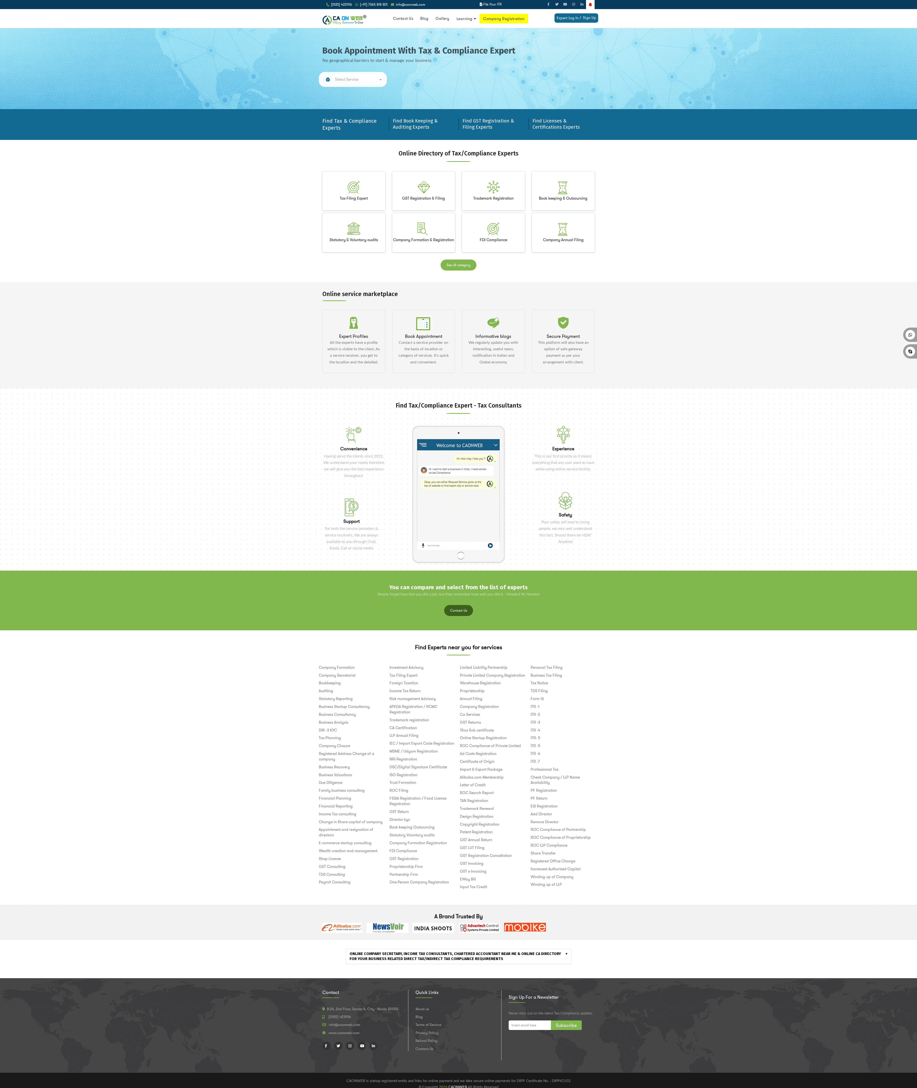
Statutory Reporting (336, 698)
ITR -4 (535, 730)
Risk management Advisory (412, 698)
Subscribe (566, 1025)
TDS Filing (539, 691)
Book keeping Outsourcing (412, 827)
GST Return (399, 811)
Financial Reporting (336, 806)
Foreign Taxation (403, 683)
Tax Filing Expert (403, 675)
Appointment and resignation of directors (346, 832)
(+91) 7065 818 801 (374, 4)
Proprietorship (472, 691)
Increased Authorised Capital (556, 869)
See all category (458, 265)
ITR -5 (535, 745)
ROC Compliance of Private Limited (490, 745)
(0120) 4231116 (341, 4)
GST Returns (470, 722)
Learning (465, 18)
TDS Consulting (332, 874)
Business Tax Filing (546, 675)
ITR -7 (535, 761)
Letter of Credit (472, 785)
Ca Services (470, 714)
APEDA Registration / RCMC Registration (413, 709)
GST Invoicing (472, 863)
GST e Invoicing (473, 871)
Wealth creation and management (348, 851)
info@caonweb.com (410, 4)
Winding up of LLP (546, 884)
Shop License (330, 858)
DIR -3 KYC (328, 730)
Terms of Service (428, 1024)
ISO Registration (403, 775)
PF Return (539, 798)
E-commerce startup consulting (345, 843)
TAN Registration (474, 800)
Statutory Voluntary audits (412, 835)
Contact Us (403, 18)
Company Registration (503, 18)
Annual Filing (471, 698)
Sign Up (589, 17)
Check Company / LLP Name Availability (555, 780)
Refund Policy (426, 1040)
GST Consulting (332, 866)
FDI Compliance (403, 851)
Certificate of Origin (477, 761)
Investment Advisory (406, 667)
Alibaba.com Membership (482, 777)
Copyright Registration (479, 824)
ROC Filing (398, 790)
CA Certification (403, 728)
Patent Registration (476, 832)
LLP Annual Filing (404, 735)
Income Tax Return (405, 691)
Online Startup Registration (483, 738)
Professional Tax (545, 769)
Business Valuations (335, 775)
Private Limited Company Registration (492, 675)
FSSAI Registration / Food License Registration (417, 801)
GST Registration (403, 858)
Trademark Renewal (477, 808)
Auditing (326, 691)
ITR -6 (535, 753)
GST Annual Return (476, 840)
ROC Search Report (477, 793)
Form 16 (537, 698)
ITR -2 (535, 714)
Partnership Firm (403, 874)
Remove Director (545, 822)
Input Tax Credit (473, 887)
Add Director (541, 814)
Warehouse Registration (480, 683)
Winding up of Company (552, 877)
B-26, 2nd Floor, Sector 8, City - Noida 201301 (362, 1009)
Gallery (442, 18)
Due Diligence (330, 782)
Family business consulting (342, 790)
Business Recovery (334, 767)
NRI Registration (403, 759)
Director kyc (399, 819)
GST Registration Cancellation (486, 855)
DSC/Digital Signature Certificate (418, 767)
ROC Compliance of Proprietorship (561, 837)
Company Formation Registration (418, 843)
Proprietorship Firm (406, 866)
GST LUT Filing (472, 847)
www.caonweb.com (344, 1032)
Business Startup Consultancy (344, 706)
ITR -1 (535, 706)
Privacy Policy (427, 1032)
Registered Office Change (553, 861)
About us (422, 1009)
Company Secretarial (337, 675)
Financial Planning (335, 798)
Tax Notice (539, 683)
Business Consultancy (337, 714)
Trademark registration (409, 720)
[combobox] (358, 78)
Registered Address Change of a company (346, 756)
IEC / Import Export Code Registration (421, 743)
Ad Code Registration (478, 753)
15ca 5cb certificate (477, 730)
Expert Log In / (569, 18)
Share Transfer (543, 853)
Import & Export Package (481, 769)
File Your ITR (492, 4)
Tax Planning (330, 738)
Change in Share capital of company (351, 822)
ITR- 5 (535, 738)
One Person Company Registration (419, 882)
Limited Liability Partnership (483, 667)
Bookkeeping (330, 683)
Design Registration (476, 816)
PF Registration (544, 790)
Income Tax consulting (337, 814)
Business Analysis (333, 722)
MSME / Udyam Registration (413, 751)
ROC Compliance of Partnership (558, 829)
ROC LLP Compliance (549, 845)
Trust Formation (402, 782)
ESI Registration (544, 806)
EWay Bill (468, 879)
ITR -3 (535, 722)
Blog (424, 18)
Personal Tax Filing (547, 667)
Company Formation (337, 667)
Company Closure (334, 745)
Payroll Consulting (335, 882)
